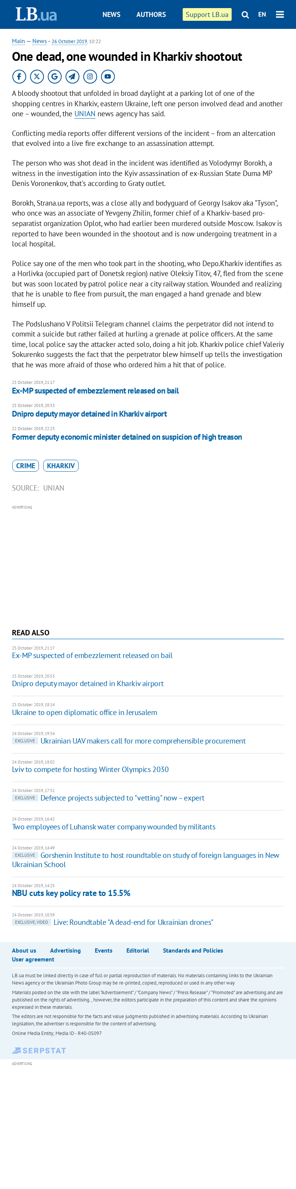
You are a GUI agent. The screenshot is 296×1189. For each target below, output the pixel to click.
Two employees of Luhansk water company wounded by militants (113, 827)
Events (104, 950)
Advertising (65, 950)
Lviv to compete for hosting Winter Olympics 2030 (90, 769)
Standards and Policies (193, 950)
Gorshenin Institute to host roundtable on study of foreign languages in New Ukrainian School (145, 859)
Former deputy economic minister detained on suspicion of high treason (127, 437)
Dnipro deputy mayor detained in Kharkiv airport (89, 414)
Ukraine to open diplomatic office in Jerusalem (84, 712)
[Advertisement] (148, 566)
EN (262, 14)
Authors (151, 14)
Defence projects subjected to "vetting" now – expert (110, 798)
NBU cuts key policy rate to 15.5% (71, 893)
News (112, 14)
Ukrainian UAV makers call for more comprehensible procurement (130, 741)
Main (18, 41)
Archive (155, 43)
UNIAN (85, 113)
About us (24, 950)
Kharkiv (61, 465)
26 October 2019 (69, 41)
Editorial (137, 950)
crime (25, 465)
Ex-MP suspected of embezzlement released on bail (95, 390)
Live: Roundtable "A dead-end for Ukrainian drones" (114, 922)
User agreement (33, 959)
